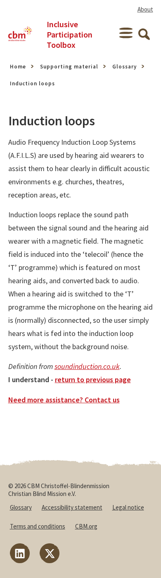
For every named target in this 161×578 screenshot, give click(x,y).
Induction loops (32, 83)
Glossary (124, 66)
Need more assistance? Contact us (64, 399)
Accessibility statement (72, 507)
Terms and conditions (37, 526)
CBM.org (86, 526)
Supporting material (69, 66)
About (145, 9)
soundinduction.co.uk (87, 366)
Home (18, 66)
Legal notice (128, 507)
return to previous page (93, 379)
